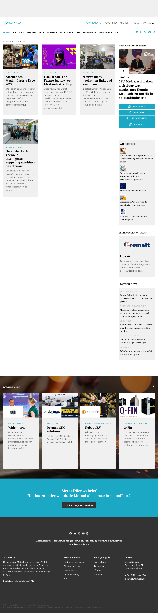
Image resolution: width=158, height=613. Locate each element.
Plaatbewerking (72, 566)
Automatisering (91, 73)
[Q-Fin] (128, 412)
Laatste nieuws (128, 284)
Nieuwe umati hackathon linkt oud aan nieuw (97, 80)
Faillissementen (85, 32)
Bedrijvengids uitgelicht (134, 233)
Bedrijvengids (48, 32)
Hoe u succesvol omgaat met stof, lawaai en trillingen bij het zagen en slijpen (136, 158)
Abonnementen (94, 23)
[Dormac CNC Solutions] (51, 412)
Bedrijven (99, 566)
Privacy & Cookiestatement (49, 607)
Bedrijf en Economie (131, 336)
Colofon (31, 607)
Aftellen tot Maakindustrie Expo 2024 (20, 80)
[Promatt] (137, 253)
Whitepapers (127, 144)
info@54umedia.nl (136, 579)
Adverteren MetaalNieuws (14, 607)
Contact (147, 23)
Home (6, 32)
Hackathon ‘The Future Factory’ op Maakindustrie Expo (58, 80)
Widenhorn (16, 428)
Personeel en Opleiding (133, 306)
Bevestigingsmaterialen (98, 423)
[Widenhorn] (13, 412)
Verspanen (126, 321)
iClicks (46, 605)
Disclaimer (68, 607)
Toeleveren (12, 73)
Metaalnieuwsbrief (139, 118)
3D (65, 578)
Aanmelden (100, 562)
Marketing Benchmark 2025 (133, 190)
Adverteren (111, 23)
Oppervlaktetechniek (135, 423)
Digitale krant (139, 112)
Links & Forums (108, 32)
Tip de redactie (139, 106)
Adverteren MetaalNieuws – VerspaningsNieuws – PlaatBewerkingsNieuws (133, 176)
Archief (124, 23)
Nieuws (17, 32)
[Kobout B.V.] (90, 412)
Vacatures (66, 32)
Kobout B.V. (93, 428)
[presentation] (149, 386)
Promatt (125, 256)
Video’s (137, 23)
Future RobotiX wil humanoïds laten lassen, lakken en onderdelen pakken (136, 298)
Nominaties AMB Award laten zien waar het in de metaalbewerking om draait (136, 327)
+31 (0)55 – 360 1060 (136, 575)
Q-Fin (128, 428)
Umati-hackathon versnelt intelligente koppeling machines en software (20, 158)
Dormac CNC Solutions (56, 429)
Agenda (31, 32)
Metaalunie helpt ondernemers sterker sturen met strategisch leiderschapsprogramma (134, 313)
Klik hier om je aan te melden (79, 505)
